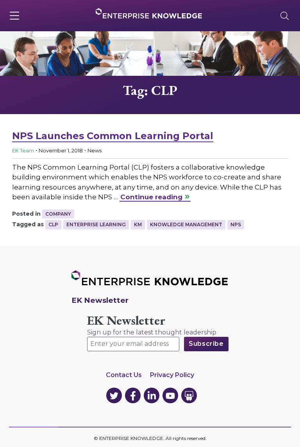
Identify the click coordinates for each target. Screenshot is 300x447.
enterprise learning (96, 224)
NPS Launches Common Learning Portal (112, 135)
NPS (235, 224)
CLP (53, 224)
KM (138, 224)
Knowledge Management (186, 224)
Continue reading (151, 197)
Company (58, 214)
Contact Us (124, 375)
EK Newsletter (126, 321)
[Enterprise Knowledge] (149, 13)
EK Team (23, 150)
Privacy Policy (172, 375)
